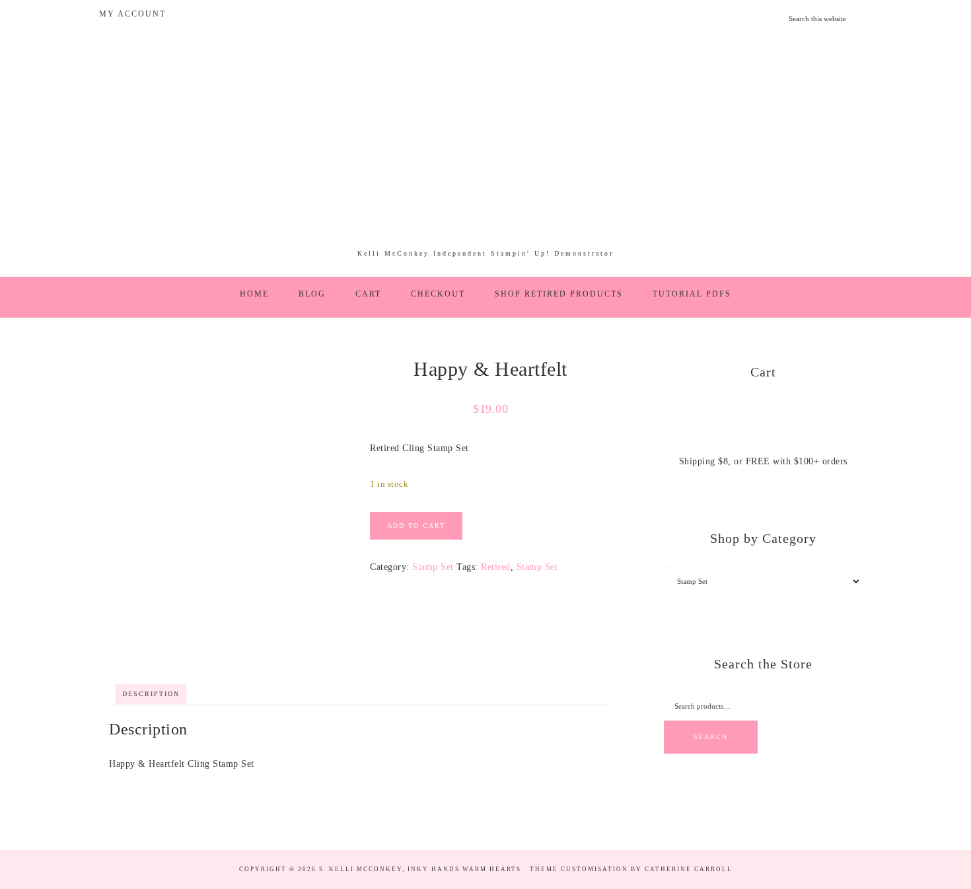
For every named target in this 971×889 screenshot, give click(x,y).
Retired (496, 567)
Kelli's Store (485, 148)
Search (711, 736)
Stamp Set (433, 567)
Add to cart (416, 525)
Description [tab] (151, 693)
